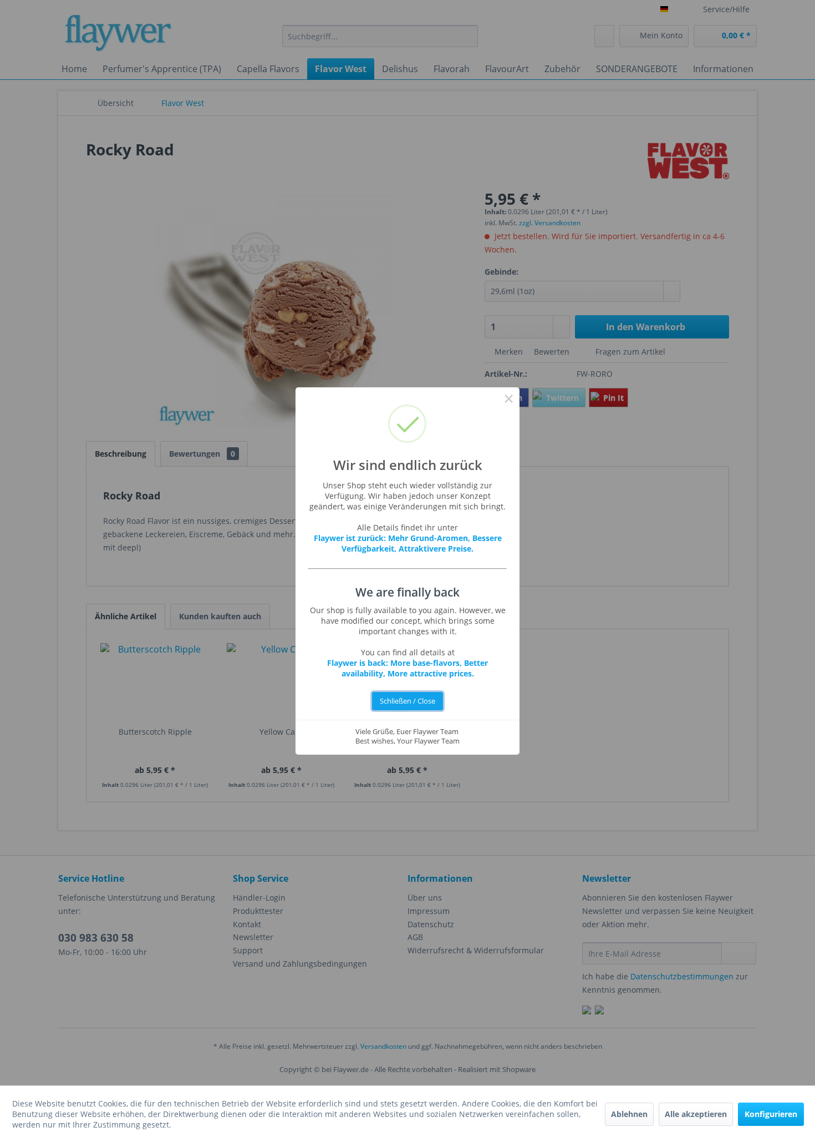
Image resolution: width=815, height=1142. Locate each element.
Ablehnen (629, 1114)
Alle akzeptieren (696, 1114)
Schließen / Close (407, 701)
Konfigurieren (771, 1114)
